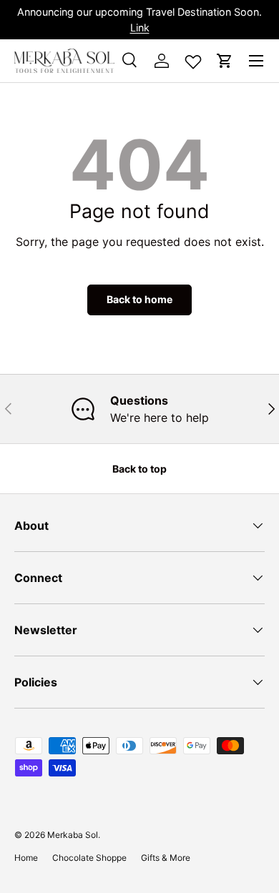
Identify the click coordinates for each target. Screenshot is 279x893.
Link (140, 27)
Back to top (139, 469)
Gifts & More (165, 857)
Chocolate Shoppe (89, 857)
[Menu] (256, 61)
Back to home (139, 299)
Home (26, 857)
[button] (224, 61)
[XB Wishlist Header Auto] (193, 58)
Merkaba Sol (72, 834)
